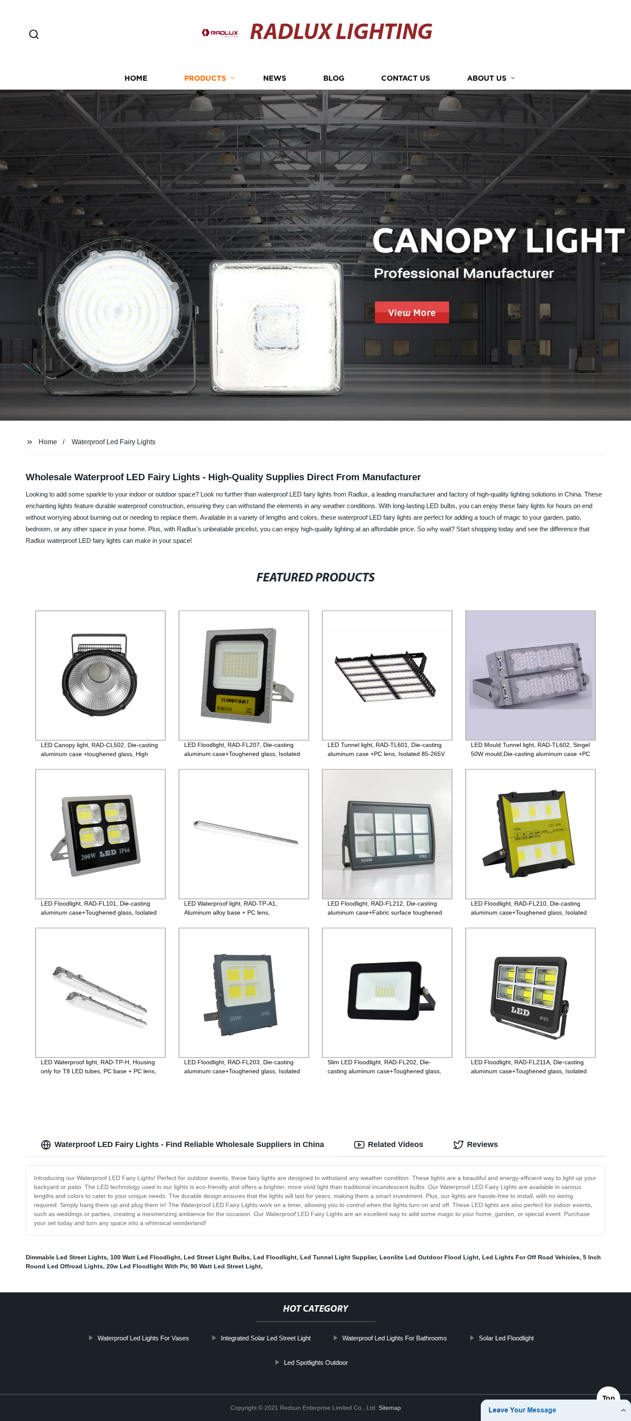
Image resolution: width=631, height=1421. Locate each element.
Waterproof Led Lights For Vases (143, 1338)
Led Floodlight (275, 1257)
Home (135, 78)
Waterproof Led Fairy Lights (113, 442)
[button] (34, 35)
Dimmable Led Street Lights (66, 1257)
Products (205, 78)
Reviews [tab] (482, 1144)
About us (487, 78)
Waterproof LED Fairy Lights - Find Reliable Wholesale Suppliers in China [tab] (189, 1144)
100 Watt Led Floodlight (145, 1257)
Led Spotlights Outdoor (316, 1362)
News (274, 78)
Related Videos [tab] (395, 1144)
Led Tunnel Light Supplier (338, 1257)
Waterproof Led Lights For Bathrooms (394, 1338)
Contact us (405, 78)
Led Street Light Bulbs (217, 1257)
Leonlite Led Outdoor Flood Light (429, 1257)
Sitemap (390, 1407)
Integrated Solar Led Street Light (265, 1338)
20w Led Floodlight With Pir (146, 1266)
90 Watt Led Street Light (226, 1266)
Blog (333, 78)
